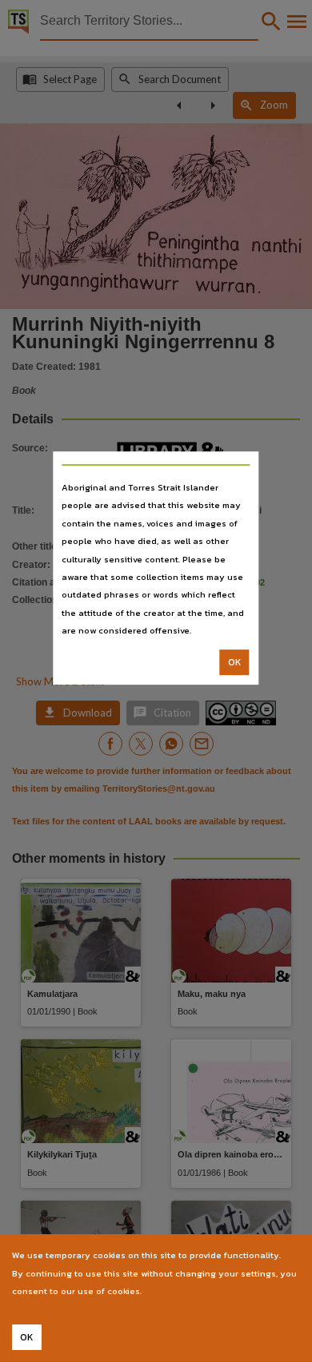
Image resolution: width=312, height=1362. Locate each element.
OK (235, 662)
